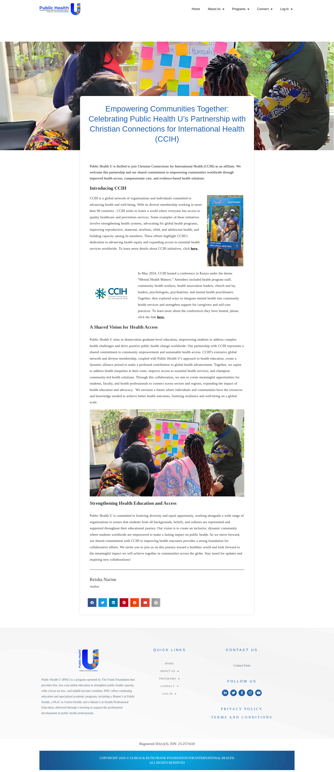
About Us (214, 9)
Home (196, 9)
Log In (284, 9)
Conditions (242, 717)
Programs (238, 9)
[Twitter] (233, 693)
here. (194, 248)
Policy (242, 709)
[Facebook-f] (242, 693)
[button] (92, 602)
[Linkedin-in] (225, 693)
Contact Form (241, 665)
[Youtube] (258, 693)
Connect (263, 9)
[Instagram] (250, 693)
